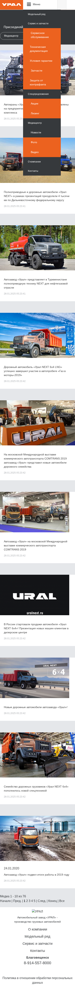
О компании (34, 161)
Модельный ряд (36, 14)
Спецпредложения (38, 94)
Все (62, 901)
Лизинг (35, 113)
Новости (36, 132)
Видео (35, 152)
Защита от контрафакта (38, 82)
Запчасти (36, 70)
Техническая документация (39, 48)
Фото (34, 142)
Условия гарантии (41, 60)
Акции (34, 103)
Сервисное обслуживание (40, 35)
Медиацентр (35, 123)
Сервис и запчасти (38, 23)
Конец (52, 901)
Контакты (33, 171)
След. (42, 901)
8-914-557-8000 (37, 963)
